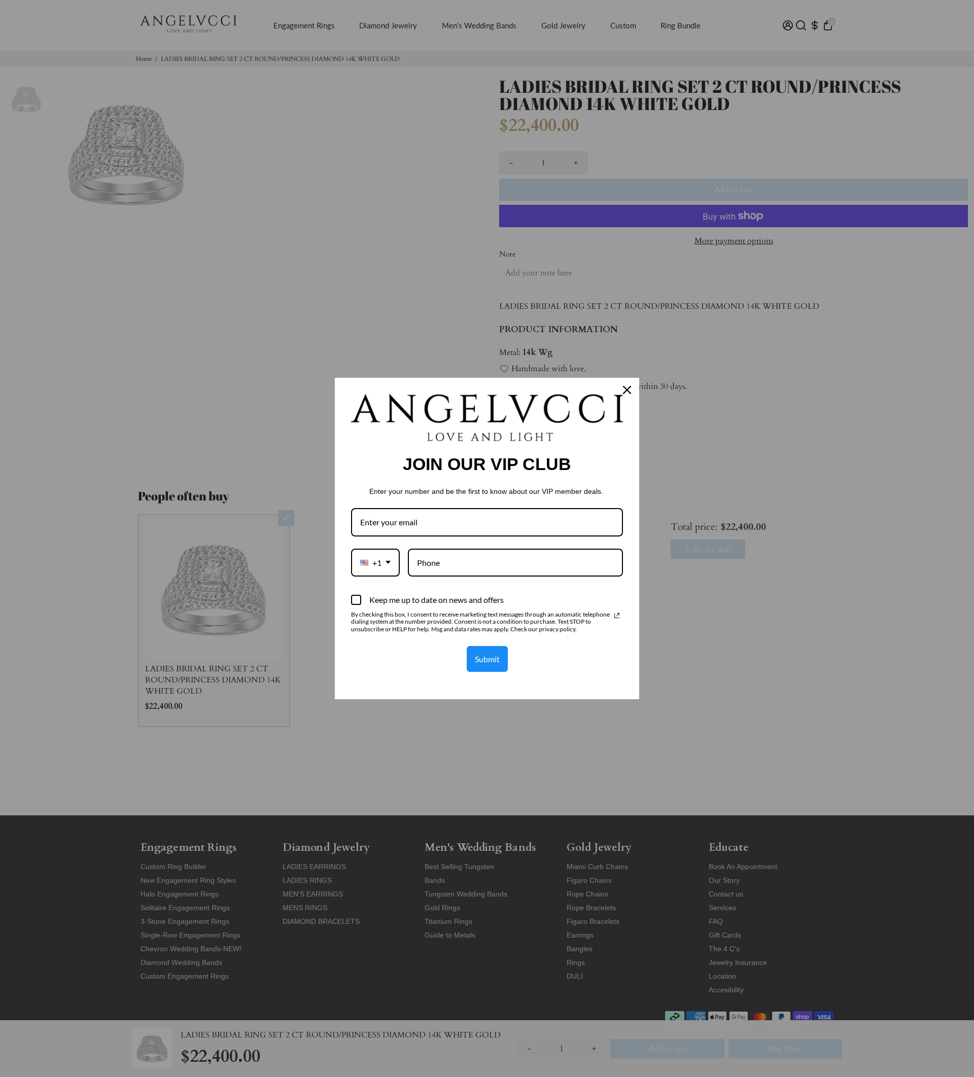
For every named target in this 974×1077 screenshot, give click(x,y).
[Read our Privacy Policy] (617, 615)
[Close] (627, 390)
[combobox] (375, 563)
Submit (487, 659)
